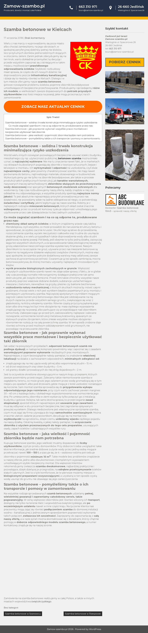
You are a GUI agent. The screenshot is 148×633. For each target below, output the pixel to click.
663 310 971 (115, 48)
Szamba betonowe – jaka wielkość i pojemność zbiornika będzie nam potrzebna (49, 135)
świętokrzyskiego (41, 601)
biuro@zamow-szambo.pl (91, 10)
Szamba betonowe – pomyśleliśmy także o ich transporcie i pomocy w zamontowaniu (52, 138)
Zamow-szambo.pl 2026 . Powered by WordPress (74, 629)
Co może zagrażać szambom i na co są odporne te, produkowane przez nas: (51, 125)
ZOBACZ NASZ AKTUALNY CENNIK (53, 106)
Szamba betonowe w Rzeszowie (83, 613)
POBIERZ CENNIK (125, 62)
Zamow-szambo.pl (24, 6)
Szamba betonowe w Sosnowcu (23, 613)
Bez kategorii (11, 607)
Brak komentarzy (35, 38)
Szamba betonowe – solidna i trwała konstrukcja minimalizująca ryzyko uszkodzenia (51, 122)
